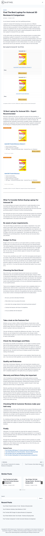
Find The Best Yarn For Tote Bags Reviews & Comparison (19, 453)
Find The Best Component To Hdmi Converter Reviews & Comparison (19, 518)
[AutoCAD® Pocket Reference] (22, 90)
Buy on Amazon (23, 73)
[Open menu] (42, 2)
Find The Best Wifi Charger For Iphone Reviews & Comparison (17, 512)
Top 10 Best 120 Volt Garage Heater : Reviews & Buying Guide (33, 481)
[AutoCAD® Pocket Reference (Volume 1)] (22, 64)
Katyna (5, 18)
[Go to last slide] (3, 482)
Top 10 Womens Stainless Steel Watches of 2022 (14, 509)
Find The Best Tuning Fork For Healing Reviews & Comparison (10, 464)
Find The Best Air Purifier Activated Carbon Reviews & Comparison (11, 481)
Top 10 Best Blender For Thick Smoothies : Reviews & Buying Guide (21, 451)
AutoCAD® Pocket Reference (22, 93)
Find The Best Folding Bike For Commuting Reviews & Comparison (21, 455)
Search (3, 496)
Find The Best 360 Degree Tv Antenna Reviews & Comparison (20, 450)
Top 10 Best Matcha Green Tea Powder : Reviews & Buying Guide (18, 515)
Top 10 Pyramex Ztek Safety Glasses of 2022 (34, 464)
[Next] (42, 482)
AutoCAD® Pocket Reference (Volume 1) (22, 67)
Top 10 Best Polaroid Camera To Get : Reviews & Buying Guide (17, 506)
